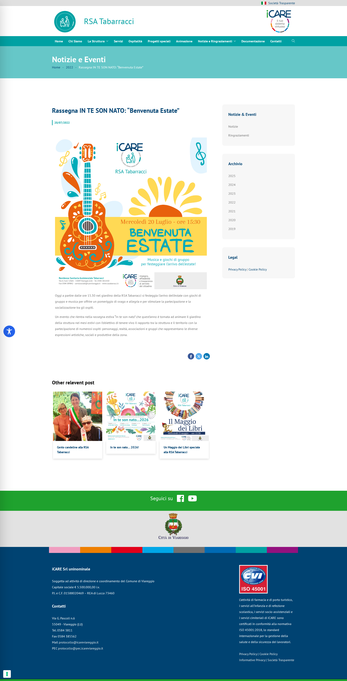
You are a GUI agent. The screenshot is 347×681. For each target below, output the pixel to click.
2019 (232, 229)
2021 (232, 211)
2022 (69, 67)
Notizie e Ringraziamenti (215, 41)
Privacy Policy (237, 269)
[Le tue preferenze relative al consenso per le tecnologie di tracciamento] (7, 674)
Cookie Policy (258, 269)
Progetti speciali (159, 41)
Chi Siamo (75, 41)
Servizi (118, 41)
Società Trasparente (281, 3)
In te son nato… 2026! (124, 447)
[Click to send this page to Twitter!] (199, 356)
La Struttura (96, 41)
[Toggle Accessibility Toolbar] (9, 331)
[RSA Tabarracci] (65, 22)
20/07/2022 (62, 122)
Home (59, 41)
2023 (232, 193)
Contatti (276, 41)
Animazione (184, 41)
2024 (232, 185)
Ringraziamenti (238, 135)
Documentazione (253, 41)
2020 (232, 220)
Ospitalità (135, 41)
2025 (232, 176)
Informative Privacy (252, 660)
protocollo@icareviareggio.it (78, 642)
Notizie (233, 126)
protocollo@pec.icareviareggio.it (80, 648)
